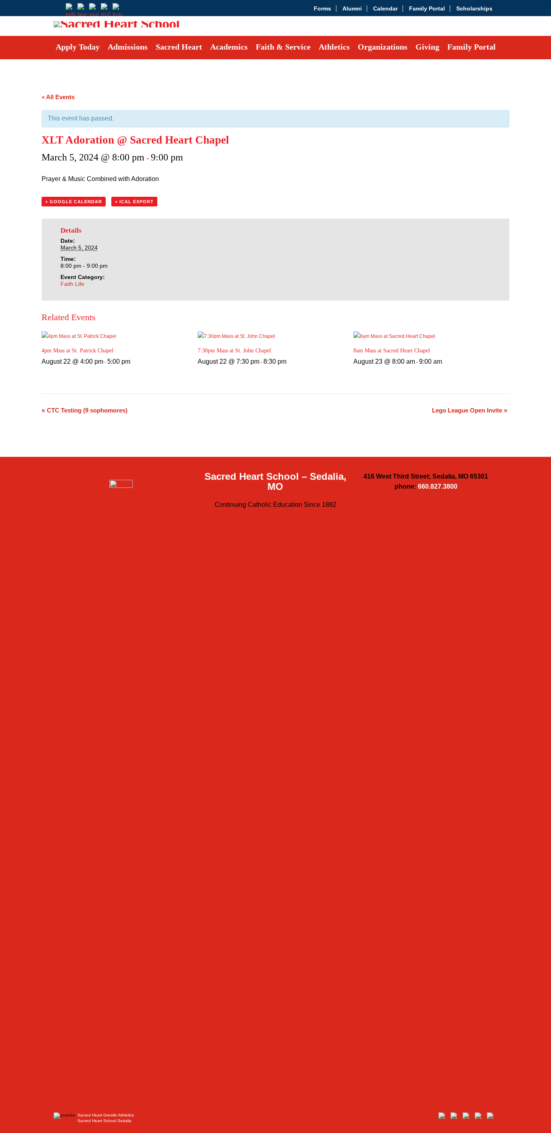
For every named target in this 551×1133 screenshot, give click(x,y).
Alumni (352, 8)
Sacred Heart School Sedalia (104, 1120)
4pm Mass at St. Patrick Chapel (77, 351)
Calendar (385, 8)
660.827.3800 (437, 486)
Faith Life (72, 284)
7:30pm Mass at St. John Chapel (234, 351)
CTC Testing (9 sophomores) (84, 410)
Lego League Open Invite (469, 410)
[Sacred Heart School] (116, 26)
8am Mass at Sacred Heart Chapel (391, 351)
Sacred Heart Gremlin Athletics (105, 1115)
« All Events (58, 97)
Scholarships (474, 8)
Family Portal (427, 8)
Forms (322, 8)
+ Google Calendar (73, 201)
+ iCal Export (134, 201)
